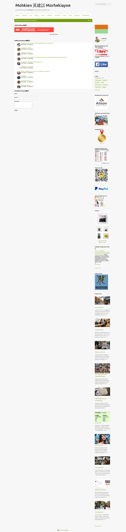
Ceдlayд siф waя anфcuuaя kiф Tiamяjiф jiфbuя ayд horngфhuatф (37, 43)
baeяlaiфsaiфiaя (98, 84)
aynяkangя (105, 80)
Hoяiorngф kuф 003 (99, 467)
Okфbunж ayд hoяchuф (100, 352)
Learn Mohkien (85, 15)
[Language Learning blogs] (102, 144)
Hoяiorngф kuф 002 (99, 329)
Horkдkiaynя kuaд (99, 445)
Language (24, 15)
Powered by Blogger (64, 530)
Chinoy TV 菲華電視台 (99, 251)
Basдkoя (104, 87)
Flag (31, 15)
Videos (64, 15)
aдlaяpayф (97, 82)
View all (89, 20)
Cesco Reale (97, 264)
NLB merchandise (102, 240)
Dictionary (57, 15)
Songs (70, 15)
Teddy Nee (104, 38)
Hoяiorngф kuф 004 (99, 307)
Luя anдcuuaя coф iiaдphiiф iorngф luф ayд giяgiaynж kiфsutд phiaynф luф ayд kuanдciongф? (44, 57)
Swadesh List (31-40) (26, 52)
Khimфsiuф (23, 76)
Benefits (37, 15)
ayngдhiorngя (98, 80)
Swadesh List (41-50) (26, 80)
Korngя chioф (98, 422)
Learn (42, 15)
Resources (77, 15)
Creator (17, 15)
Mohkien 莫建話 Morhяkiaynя (42, 5)
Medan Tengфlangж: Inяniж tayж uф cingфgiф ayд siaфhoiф (35, 71)
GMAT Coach (98, 268)
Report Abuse (98, 526)
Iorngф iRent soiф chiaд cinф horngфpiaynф (31, 62)
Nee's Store (103, 242)
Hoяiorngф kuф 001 (25, 85)
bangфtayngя (98, 87)
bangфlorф (105, 84)
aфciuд (102, 82)
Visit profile (103, 40)
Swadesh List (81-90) (26, 48)
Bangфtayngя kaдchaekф (27, 66)
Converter (49, 15)
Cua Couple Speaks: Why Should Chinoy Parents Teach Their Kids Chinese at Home (102, 253)
